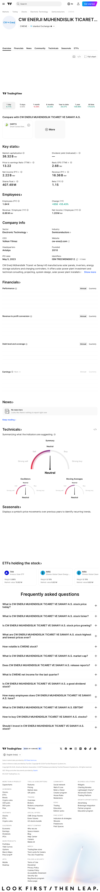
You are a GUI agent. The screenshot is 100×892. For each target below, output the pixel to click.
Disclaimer (32, 865)
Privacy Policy (33, 868)
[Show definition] (23, 153)
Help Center (32, 836)
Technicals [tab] (53, 48)
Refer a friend (59, 790)
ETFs (4, 795)
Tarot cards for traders (37, 852)
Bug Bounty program (36, 878)
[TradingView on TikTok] (90, 748)
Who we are (32, 828)
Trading (57, 805)
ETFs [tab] (76, 48)
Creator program (60, 793)
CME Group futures (35, 816)
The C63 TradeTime (35, 855)
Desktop (5, 865)
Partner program (84, 808)
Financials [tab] (18, 48)
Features (31, 785)
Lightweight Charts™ (86, 790)
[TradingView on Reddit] (95, 748)
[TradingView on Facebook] (66, 748)
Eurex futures (33, 818)
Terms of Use (33, 862)
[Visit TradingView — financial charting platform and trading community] (12, 93)
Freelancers (58, 824)
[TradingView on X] (61, 748)
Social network (59, 785)
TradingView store (35, 849)
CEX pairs (6, 803)
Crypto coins (7, 800)
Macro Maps (7, 852)
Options (5, 849)
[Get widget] (79, 57)
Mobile (5, 862)
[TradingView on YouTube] (70, 748)
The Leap (31, 808)
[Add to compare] (29, 125)
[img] (51, 26)
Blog (29, 834)
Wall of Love (58, 787)
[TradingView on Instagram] (75, 748)
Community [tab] (40, 48)
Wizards (57, 821)
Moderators (58, 798)
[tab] (83, 288)
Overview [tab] (6, 48)
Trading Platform (84, 795)
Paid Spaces (59, 826)
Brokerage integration (86, 805)
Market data (32, 790)
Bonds (4, 797)
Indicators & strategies (62, 818)
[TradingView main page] (9, 4)
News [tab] (29, 48)
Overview (31, 800)
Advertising (82, 803)
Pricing (30, 787)
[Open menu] (3, 3)
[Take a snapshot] (74, 57)
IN (72, 4)
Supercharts (7, 785)
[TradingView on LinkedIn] (80, 748)
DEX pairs (6, 805)
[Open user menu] (78, 3)
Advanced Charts (85, 793)
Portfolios (6, 844)
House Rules (58, 795)
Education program (85, 811)
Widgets (81, 785)
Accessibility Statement (37, 873)
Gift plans (31, 793)
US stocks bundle (35, 821)
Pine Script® (7, 855)
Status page (32, 881)
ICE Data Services (30, 760)
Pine (4, 808)
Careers (31, 839)
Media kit (31, 842)
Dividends (6, 834)
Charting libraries (84, 787)
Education (57, 808)
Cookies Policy (33, 870)
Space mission (33, 831)
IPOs (4, 836)
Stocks (5, 792)
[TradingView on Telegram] (85, 748)
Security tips (33, 876)
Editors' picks (59, 811)
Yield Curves (7, 847)
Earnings (5, 831)
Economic (6, 828)
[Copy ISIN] (77, 259)
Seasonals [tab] (66, 48)
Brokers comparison (35, 805)
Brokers (31, 803)
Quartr (35, 770)
